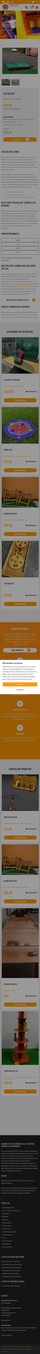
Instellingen (20, 689)
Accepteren (20, 684)
